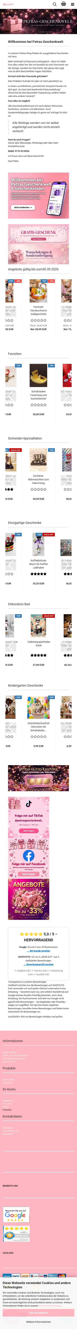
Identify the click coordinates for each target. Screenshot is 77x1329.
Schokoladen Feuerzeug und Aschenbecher (38, 395)
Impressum (8, 1128)
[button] (10, 311)
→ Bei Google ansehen (38, 950)
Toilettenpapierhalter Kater (38, 643)
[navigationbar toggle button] (72, 4)
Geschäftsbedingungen (14, 1058)
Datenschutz (9, 1061)
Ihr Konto (7, 1104)
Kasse (6, 1107)
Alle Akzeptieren (38, 1312)
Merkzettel (8, 1101)
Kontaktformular (11, 1131)
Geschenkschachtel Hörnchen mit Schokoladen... (38, 727)
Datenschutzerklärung (50, 1305)
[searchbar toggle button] (54, 4)
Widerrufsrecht (10, 1052)
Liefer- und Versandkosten (15, 1055)
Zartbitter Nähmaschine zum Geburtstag (38, 479)
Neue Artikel (8, 1079)
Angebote (7, 1083)
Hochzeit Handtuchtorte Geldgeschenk (38, 310)
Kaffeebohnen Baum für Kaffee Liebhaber (38, 564)
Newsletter (8, 1134)
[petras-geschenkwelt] (7, 4)
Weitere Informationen (38, 1321)
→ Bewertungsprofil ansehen (39, 964)
